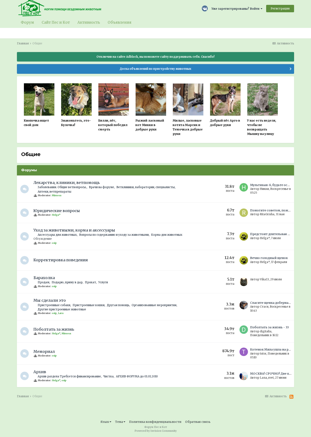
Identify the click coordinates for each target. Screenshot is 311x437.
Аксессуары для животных (57, 235)
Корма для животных (166, 235)
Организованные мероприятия (154, 305)
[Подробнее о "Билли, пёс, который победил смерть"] (113, 99)
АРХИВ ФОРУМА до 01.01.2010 (137, 376)
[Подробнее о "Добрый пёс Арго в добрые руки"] (225, 99)
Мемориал (44, 351)
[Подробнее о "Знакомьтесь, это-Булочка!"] (76, 99)
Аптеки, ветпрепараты (54, 191)
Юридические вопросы (56, 210)
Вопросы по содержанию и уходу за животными (114, 235)
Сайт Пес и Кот (56, 22)
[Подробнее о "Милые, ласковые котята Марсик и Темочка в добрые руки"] (188, 99)
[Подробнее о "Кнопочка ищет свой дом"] (39, 99)
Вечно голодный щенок (269, 258)
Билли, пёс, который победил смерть (112, 125)
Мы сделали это (49, 300)
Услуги (103, 282)
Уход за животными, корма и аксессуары (74, 230)
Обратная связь (198, 422)
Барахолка (44, 277)
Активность (88, 22)
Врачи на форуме (101, 187)
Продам (43, 282)
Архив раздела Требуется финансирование (69, 376)
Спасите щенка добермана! (271, 303)
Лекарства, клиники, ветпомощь (66, 182)
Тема (119, 422)
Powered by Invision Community (156, 430)
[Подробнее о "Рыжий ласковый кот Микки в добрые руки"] (150, 99)
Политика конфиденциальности (155, 422)
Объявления (119, 22)
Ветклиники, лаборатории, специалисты (145, 187)
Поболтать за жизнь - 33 (269, 327)
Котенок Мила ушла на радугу (273, 349)
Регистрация (280, 8)
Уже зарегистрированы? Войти (236, 9)
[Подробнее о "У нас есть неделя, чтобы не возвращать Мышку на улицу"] (262, 99)
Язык (105, 422)
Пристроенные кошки (89, 305)
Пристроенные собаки (54, 305)
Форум (27, 22)
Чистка (108, 376)
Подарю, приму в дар (67, 282)
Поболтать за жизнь (53, 329)
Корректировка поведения (60, 260)
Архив (39, 371)
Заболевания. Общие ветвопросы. (62, 187)
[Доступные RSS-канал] (291, 397)
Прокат (90, 282)
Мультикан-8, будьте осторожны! (276, 185)
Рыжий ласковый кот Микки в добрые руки (149, 125)
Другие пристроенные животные (62, 309)
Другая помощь (118, 305)
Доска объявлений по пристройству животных (155, 69)
